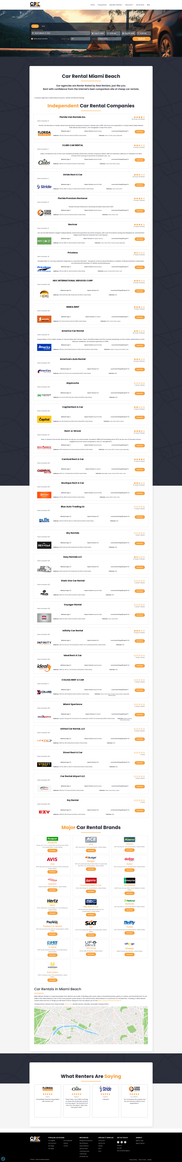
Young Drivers (102, 5)
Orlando (66, 1143)
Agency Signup (140, 1143)
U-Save (52, 947)
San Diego (51, 1146)
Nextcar (72, 224)
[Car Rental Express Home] (35, 5)
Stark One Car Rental (73, 580)
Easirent (52, 884)
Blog (148, 5)
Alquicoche (72, 383)
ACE (91, 844)
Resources (128, 5)
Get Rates (140, 131)
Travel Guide (83, 1154)
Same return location (41, 39)
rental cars (68, 1004)
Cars (35, 26)
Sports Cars (101, 1143)
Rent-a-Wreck (72, 430)
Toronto (66, 1146)
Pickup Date (95, 30)
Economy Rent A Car (91, 885)
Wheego (129, 948)
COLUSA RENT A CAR (73, 679)
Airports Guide (84, 1148)
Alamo (129, 844)
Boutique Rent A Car (72, 482)
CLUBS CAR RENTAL (72, 145)
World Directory (84, 1143)
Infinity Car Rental (73, 630)
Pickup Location (37, 30)
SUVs (99, 1148)
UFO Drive (91, 948)
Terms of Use (142, 1159)
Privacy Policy (133, 1159)
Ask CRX (119, 1148)
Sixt (91, 927)
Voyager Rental (73, 604)
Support (119, 1145)
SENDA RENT (72, 306)
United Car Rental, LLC (72, 728)
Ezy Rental (72, 800)
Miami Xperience (72, 704)
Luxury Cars (101, 1140)
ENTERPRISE (129, 885)
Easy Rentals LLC (72, 556)
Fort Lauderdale (68, 1140)
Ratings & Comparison (86, 1140)
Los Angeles (51, 1140)
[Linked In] (122, 1142)
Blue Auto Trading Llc (73, 506)
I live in (94, 39)
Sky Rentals (72, 532)
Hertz (52, 905)
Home (93, 5)
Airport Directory (84, 1146)
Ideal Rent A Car (73, 655)
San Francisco (52, 1143)
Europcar (52, 842)
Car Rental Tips (84, 1156)
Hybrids (100, 1146)
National (129, 903)
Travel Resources (84, 1151)
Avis (52, 864)
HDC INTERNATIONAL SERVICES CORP (73, 280)
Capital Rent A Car (72, 407)
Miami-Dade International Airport (109, 1000)
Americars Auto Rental (73, 359)
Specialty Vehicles (115, 5)
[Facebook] (118, 1142)
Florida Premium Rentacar (72, 198)
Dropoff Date (126, 30)
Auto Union (52, 972)
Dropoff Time (141, 30)
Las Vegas (51, 1148)
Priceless (73, 252)
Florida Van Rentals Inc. (73, 117)
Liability (149, 1159)
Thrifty (129, 927)
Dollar (129, 864)
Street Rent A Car (72, 752)
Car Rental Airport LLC (72, 776)
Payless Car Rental (52, 926)
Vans (43, 26)
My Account (140, 5)
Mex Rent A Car (91, 906)
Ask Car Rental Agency (123, 1150)
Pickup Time (110, 30)
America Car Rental (73, 330)
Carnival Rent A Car (73, 459)
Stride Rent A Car (72, 174)
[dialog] (3, 1159)
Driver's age (66, 39)
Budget (91, 861)
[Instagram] (125, 1142)
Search (141, 38)
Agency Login (139, 1140)
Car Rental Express (44, 1159)
